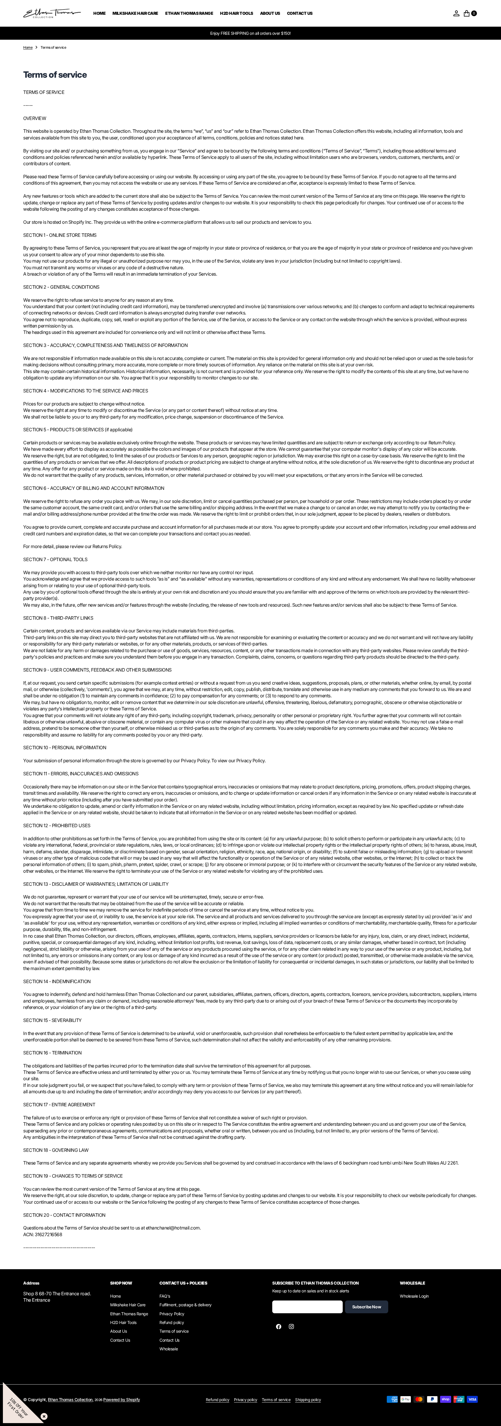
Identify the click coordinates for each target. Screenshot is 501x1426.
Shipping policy (308, 1399)
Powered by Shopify (121, 1399)
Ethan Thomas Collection (70, 1399)
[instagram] (291, 1326)
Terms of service (276, 1399)
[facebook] (278, 1326)
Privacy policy (245, 1399)
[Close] (43, 1415)
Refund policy (217, 1399)
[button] (456, 13)
